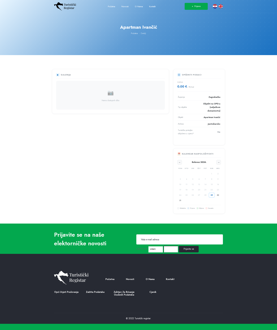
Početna (134, 33)
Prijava (196, 6)
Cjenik (152, 292)
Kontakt (170, 279)
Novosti (130, 279)
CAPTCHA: (142, 249)
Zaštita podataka (95, 292)
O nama (150, 279)
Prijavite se (189, 249)
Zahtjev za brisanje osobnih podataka (124, 293)
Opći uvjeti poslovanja (66, 292)
